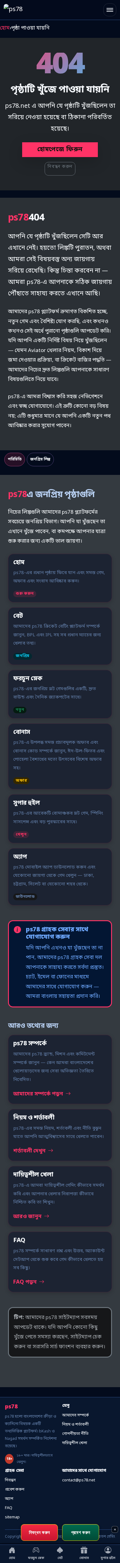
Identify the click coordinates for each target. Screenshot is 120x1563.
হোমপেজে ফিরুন (60, 150)
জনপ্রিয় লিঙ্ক (40, 459)
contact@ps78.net (78, 1480)
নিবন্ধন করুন (60, 167)
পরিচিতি (15, 459)
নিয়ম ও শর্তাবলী (75, 1424)
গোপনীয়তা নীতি (75, 1433)
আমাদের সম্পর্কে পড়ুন (38, 1094)
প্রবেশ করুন (14, 1489)
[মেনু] (109, 9)
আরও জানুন (28, 1216)
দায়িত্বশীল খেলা (74, 1443)
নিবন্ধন (10, 1480)
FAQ (8, 1508)
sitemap (12, 1517)
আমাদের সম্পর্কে (75, 1415)
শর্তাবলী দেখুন (30, 1151)
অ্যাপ (9, 1498)
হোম (5, 28)
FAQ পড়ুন (25, 1282)
